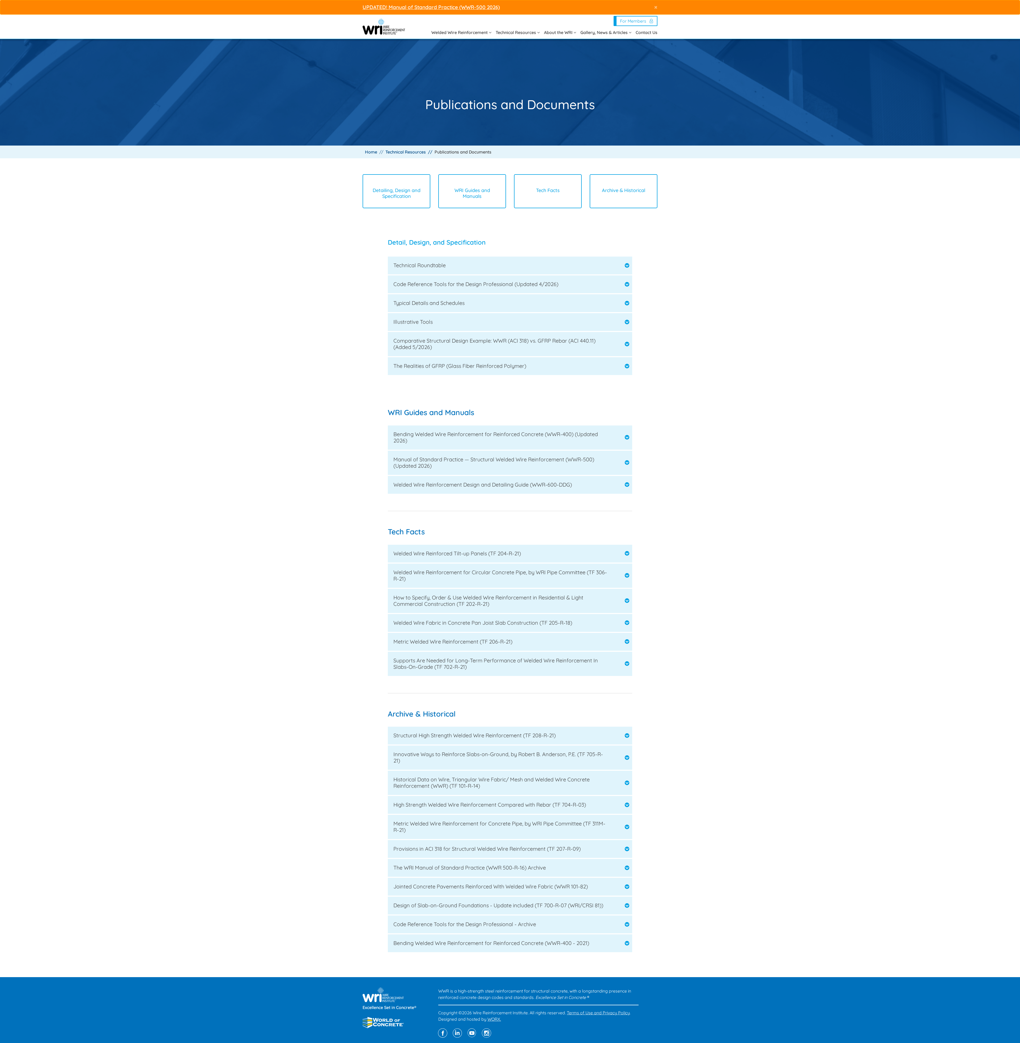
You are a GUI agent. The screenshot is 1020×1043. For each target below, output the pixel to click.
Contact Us (646, 32)
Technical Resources (516, 32)
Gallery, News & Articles (604, 32)
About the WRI (558, 32)
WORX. (494, 1019)
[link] (510, 265)
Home (371, 152)
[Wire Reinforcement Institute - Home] (384, 26)
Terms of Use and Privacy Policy (598, 1012)
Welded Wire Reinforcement (460, 32)
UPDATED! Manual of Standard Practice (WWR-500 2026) (431, 7)
